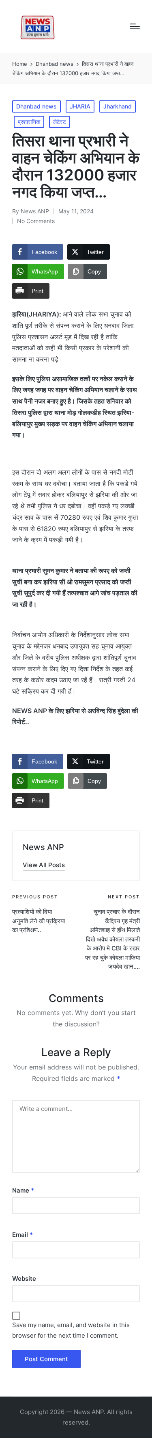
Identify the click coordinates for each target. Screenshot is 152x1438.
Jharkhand (117, 106)
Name (23, 1190)
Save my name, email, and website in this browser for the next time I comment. (71, 1330)
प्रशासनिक (29, 121)
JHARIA (80, 106)
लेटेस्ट (59, 121)
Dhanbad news (36, 106)
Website (24, 1278)
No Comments (36, 220)
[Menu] (135, 26)
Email (22, 1234)
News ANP (43, 847)
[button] (44, 864)
